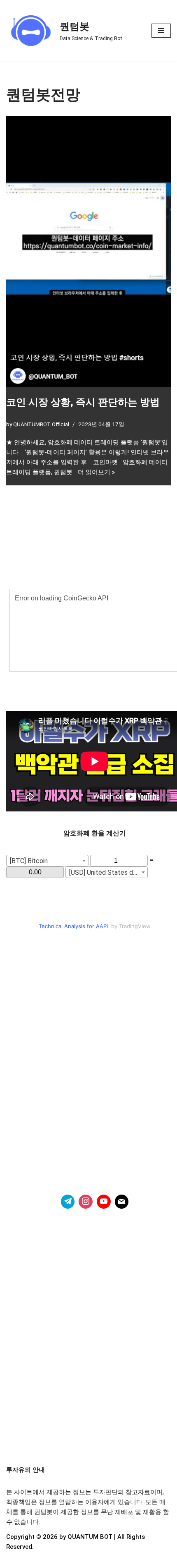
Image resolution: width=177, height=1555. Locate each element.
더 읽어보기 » (96, 472)
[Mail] (122, 1202)
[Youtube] (104, 1202)
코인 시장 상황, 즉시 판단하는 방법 (83, 402)
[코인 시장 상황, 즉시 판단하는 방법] (88, 251)
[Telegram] (68, 1202)
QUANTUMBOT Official (41, 424)
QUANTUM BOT (90, 1537)
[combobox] (47, 860)
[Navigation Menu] (161, 31)
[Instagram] (86, 1202)
